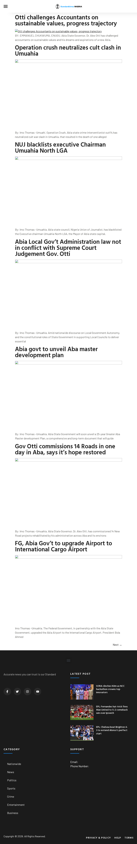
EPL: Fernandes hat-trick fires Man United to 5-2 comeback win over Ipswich (112, 710)
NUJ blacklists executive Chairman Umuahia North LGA (60, 147)
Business (12, 813)
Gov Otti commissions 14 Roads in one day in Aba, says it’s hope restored (65, 449)
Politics (11, 780)
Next (117, 644)
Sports (11, 788)
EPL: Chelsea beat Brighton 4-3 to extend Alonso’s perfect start (112, 730)
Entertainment (16, 804)
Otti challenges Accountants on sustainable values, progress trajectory (66, 20)
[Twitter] (17, 691)
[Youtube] (37, 691)
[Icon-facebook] (7, 691)
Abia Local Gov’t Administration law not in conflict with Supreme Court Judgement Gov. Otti (68, 247)
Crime (10, 796)
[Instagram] (27, 691)
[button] (5, 6)
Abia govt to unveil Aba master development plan (56, 351)
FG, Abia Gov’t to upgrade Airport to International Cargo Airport (63, 546)
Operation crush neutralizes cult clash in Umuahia (68, 50)
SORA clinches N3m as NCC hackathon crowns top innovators (110, 689)
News (10, 772)
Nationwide (14, 763)
